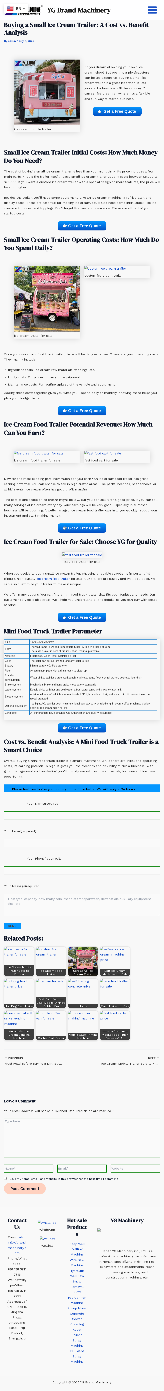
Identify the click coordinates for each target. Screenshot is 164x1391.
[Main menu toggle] (152, 10)
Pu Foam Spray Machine (77, 1356)
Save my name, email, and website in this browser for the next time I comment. (64, 1178)
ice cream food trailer (53, 579)
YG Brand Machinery (79, 10)
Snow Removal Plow (77, 1286)
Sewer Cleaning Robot (77, 1324)
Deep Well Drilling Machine (77, 1249)
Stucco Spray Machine (77, 1340)
